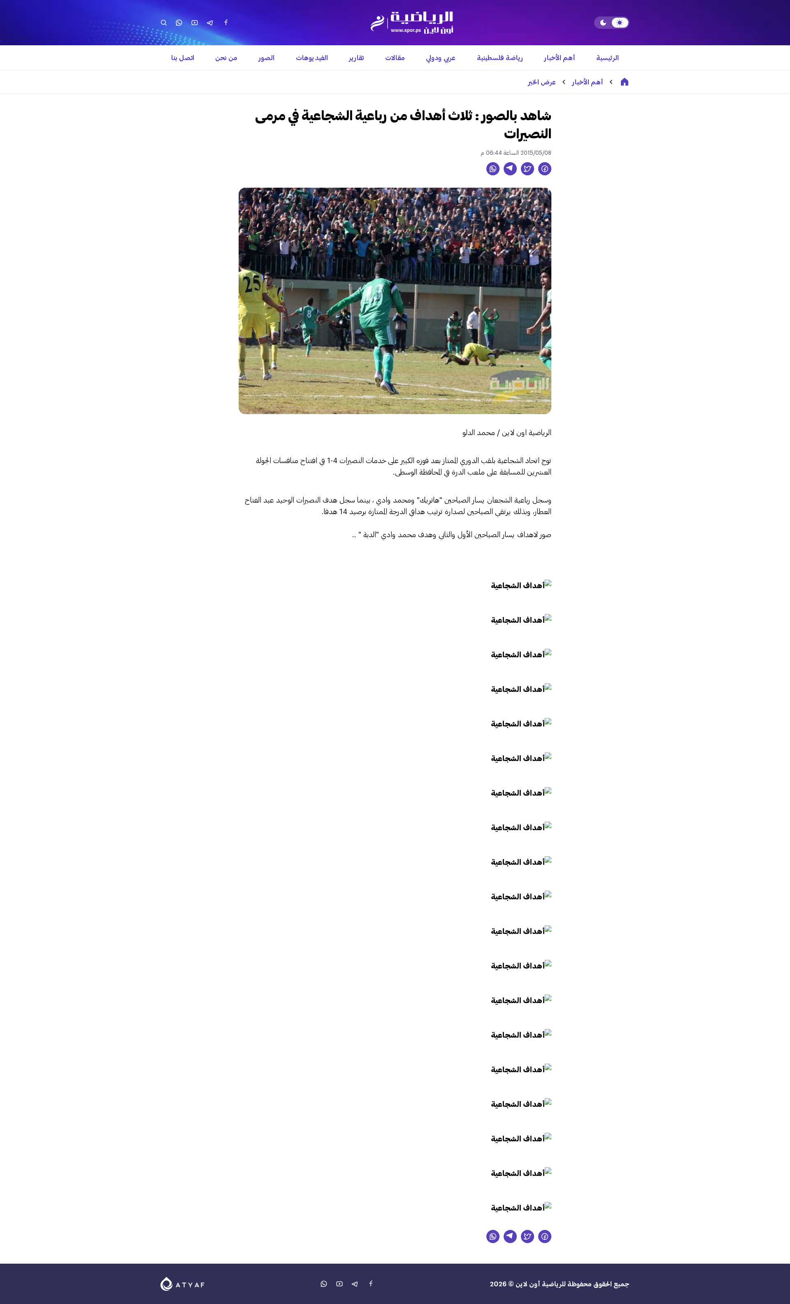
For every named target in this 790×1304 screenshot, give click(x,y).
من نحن (226, 57)
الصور (266, 57)
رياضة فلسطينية (500, 57)
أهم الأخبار (559, 57)
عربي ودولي (440, 57)
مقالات (395, 57)
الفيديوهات (312, 57)
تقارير (356, 57)
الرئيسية (607, 57)
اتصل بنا (182, 57)
